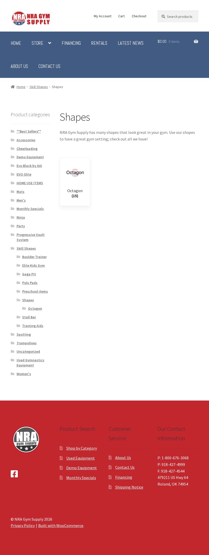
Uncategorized (28, 351)
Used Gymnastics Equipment (30, 362)
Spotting (24, 334)
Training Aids (32, 325)
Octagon (35, 308)
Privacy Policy (23, 525)
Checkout (139, 16)
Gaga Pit (29, 274)
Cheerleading (27, 148)
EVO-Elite (24, 174)
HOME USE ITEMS (30, 183)
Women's (24, 374)
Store (37, 43)
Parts (21, 226)
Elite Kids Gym (33, 265)
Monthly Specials (30, 208)
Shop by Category (81, 448)
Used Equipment (80, 458)
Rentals (99, 43)
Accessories (26, 140)
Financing (71, 43)
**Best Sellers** (29, 131)
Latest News (130, 43)
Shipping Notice (129, 487)
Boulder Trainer (34, 256)
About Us (19, 66)
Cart (121, 16)
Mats (20, 191)
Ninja (21, 217)
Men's (21, 200)
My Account (102, 16)
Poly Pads (29, 282)
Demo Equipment (30, 157)
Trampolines (27, 343)
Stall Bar (29, 317)
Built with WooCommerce (60, 525)
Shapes (28, 300)
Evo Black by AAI (29, 165)
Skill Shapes (39, 86)
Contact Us (49, 66)
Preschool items (35, 291)
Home (16, 43)
